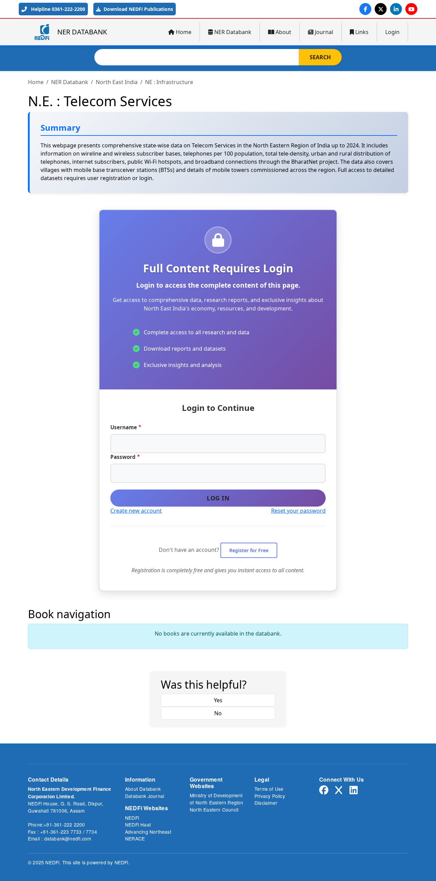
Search (320, 57)
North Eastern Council (214, 809)
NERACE (135, 838)
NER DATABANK (82, 31)
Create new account (136, 510)
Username (123, 427)
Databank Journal (144, 795)
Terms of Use (268, 788)
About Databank (143, 788)
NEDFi (132, 817)
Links (362, 32)
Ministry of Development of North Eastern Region (217, 799)
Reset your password (298, 510)
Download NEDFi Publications (137, 9)
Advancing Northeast (148, 831)
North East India (117, 82)
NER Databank (232, 32)
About (283, 32)
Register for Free (248, 550)
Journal (324, 32)
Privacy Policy (269, 795)
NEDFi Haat (138, 824)
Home (183, 32)
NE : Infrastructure (169, 82)
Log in (218, 498)
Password (123, 456)
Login (392, 32)
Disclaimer (265, 802)
